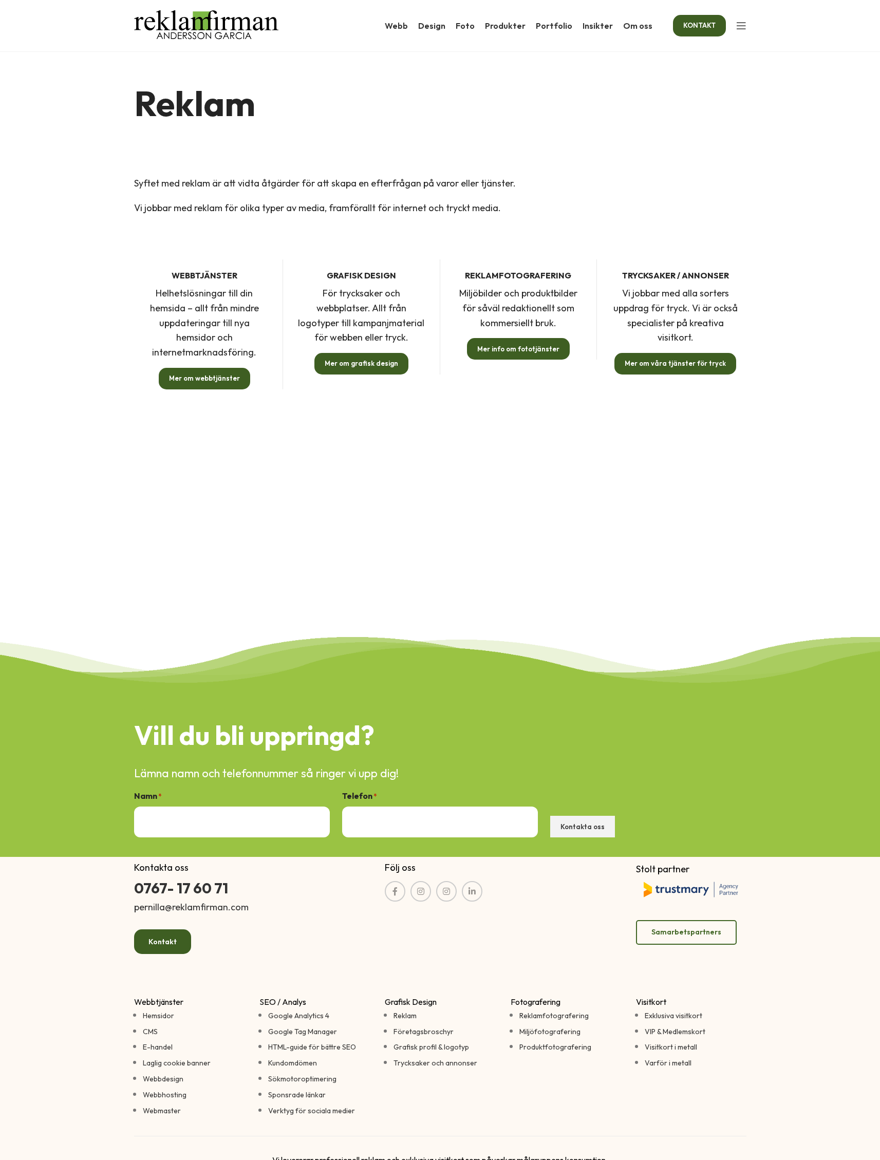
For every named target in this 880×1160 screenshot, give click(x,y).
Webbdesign (163, 1078)
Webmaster (162, 1110)
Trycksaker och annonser (435, 1063)
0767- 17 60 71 (181, 888)
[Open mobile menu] (741, 25)
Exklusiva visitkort (673, 1015)
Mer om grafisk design (361, 363)
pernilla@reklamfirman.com (191, 907)
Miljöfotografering (550, 1031)
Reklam (405, 1015)
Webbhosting (164, 1094)
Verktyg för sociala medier (311, 1110)
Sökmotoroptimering (302, 1078)
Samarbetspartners (686, 932)
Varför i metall (668, 1063)
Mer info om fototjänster (518, 349)
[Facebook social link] (395, 891)
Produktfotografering (555, 1047)
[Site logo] (206, 24)
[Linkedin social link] (472, 891)
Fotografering (535, 1002)
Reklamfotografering (554, 1015)
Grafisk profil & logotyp (431, 1047)
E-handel (158, 1047)
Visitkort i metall (671, 1047)
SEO (267, 1002)
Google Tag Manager (302, 1031)
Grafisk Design (411, 1002)
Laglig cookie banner (177, 1063)
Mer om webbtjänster (204, 378)
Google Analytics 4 (298, 1015)
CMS (150, 1031)
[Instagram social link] (446, 891)
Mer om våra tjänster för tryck (675, 363)
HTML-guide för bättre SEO (312, 1047)
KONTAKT (699, 25)
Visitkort (651, 1002)
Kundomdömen (292, 1063)
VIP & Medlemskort (675, 1031)
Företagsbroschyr (424, 1031)
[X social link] (420, 891)
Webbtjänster (158, 1002)
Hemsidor (158, 1015)
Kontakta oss (582, 826)
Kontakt (162, 941)
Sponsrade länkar (297, 1094)
